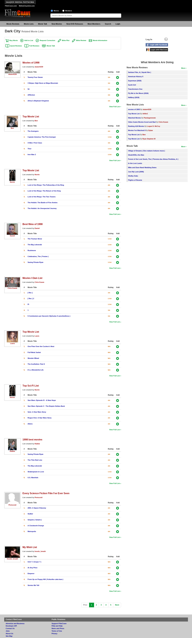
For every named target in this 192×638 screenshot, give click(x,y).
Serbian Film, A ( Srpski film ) (139, 72)
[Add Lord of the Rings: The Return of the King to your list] (117, 191)
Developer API (11, 626)
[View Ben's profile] (12, 117)
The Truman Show (35, 239)
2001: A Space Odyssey (37, 508)
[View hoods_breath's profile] (12, 548)
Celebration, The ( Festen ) (38, 256)
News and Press (58, 628)
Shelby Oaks (133, 176)
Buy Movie (13, 40)
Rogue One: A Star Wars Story (39, 418)
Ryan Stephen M (148, 139)
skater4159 (12, 74)
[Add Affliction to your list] (117, 95)
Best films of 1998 (32, 224)
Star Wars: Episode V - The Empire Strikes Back (46, 406)
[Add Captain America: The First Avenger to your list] (117, 137)
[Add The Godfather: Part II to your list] (117, 364)
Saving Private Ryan (35, 262)
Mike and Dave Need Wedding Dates (142, 167)
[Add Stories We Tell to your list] (117, 585)
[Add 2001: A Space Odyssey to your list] (117, 508)
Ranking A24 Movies (136, 126)
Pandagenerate (150, 118)
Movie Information (100, 40)
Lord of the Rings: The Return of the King (44, 191)
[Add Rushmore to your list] (117, 250)
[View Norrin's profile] (12, 171)
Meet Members (94, 24)
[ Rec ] (30, 293)
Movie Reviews (12, 24)
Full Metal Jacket (34, 352)
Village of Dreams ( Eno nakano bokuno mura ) (146, 151)
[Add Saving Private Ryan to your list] (117, 262)
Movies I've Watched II (137, 130)
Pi (28, 304)
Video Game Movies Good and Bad (142, 122)
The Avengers (33, 131)
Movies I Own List (32, 278)
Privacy (54, 633)
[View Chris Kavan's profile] (12, 278)
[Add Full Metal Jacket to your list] (117, 352)
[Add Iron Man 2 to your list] (117, 154)
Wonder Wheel (33, 358)
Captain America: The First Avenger (42, 137)
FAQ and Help (57, 626)
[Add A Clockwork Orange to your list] (117, 525)
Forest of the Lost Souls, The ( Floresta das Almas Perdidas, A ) (153, 159)
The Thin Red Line (35, 460)
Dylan (150, 130)
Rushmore (32, 250)
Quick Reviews (16, 46)
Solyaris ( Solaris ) (35, 520)
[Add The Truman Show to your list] (117, 239)
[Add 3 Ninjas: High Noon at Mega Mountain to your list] (117, 83)
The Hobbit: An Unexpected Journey (42, 208)
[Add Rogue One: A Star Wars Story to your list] (117, 418)
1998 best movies (32, 439)
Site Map (9, 636)
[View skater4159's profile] (12, 63)
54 (28, 89)
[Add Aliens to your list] (117, 424)
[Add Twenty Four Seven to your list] (117, 77)
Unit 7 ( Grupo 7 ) (34, 562)
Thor (29, 149)
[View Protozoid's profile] (12, 494)
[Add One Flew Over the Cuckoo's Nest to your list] (117, 346)
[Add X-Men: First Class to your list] (117, 143)
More (183, 68)
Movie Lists (29, 24)
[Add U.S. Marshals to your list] (117, 477)
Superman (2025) (134, 81)
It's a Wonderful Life (36, 370)
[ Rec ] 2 (31, 298)
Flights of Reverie (135, 180)
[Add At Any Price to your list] (117, 567)
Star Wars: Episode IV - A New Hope (42, 400)
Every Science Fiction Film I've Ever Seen (45, 493)
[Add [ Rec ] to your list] (117, 292)
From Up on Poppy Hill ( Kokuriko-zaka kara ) (45, 579)
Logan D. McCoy (153, 126)
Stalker (30, 514)
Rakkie (12, 451)
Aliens (30, 424)
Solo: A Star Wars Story (37, 412)
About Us (9, 633)
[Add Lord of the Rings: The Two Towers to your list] (117, 197)
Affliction (31, 95)
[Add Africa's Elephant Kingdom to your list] (117, 101)
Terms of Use (57, 631)
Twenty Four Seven (35, 77)
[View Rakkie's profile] (12, 440)
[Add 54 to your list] (117, 89)
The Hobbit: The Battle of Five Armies (42, 202)
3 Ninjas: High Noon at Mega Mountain (43, 83)
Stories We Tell (33, 585)
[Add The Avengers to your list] (117, 131)
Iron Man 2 (32, 154)
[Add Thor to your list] (117, 148)
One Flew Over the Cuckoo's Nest (41, 346)
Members (68, 11)
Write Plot (65, 40)
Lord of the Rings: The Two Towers (42, 197)
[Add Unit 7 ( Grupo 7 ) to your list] (117, 562)
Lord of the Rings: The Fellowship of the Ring (46, 185)
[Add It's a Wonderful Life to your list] (117, 370)
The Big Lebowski (35, 244)
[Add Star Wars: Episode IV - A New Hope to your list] (117, 400)
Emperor (31, 573)
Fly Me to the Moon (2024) (138, 93)
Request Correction (47, 40)
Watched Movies (134, 118)
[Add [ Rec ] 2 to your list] (117, 298)
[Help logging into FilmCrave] (166, 40)
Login (118, 24)
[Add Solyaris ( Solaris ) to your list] (117, 520)
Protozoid (12, 505)
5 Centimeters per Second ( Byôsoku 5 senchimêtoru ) (49, 316)
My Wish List (29, 547)
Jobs (8, 631)
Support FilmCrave (59, 623)
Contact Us (10, 628)
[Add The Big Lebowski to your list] (117, 244)
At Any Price (32, 568)
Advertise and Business (15, 623)
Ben (12, 128)
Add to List (28, 40)
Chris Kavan (12, 288)
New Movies (57, 24)
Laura (12, 343)
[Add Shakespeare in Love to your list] (117, 471)
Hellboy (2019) (133, 97)
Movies (56, 11)
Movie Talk (42, 24)
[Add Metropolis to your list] (117, 531)
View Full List (114, 106)
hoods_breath (12, 559)
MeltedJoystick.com (27, 6)
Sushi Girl (132, 85)
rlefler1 (145, 114)
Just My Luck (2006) (136, 172)
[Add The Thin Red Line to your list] (117, 460)
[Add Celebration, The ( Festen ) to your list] (117, 256)
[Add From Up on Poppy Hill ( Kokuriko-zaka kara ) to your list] (117, 579)
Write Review (81, 40)
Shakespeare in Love (36, 472)
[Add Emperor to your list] (117, 573)
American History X (135, 76)
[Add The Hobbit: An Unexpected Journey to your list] (117, 208)
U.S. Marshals (33, 477)
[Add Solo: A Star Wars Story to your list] (117, 412)
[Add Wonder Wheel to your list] (117, 358)
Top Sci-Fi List (30, 385)
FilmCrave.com (11, 6)
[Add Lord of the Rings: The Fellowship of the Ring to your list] (117, 185)
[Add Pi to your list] (117, 304)
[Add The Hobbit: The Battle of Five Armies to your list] (117, 202)
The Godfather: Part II (36, 364)
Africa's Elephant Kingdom (38, 101)
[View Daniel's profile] (12, 224)
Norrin (12, 182)
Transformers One (135, 89)
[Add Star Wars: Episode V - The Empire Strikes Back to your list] (117, 406)
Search (108, 24)
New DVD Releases (74, 24)
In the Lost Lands (135, 163)
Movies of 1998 (30, 62)
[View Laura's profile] (12, 332)
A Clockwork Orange (36, 525)
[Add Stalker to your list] (117, 514)
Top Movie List (30, 116)
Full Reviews (34, 46)
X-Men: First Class (35, 143)
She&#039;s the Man (136, 155)
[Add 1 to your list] (117, 310)
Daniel (12, 236)
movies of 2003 (134, 109)
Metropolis (32, 531)
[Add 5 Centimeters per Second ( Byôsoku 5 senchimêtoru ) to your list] (117, 316)
